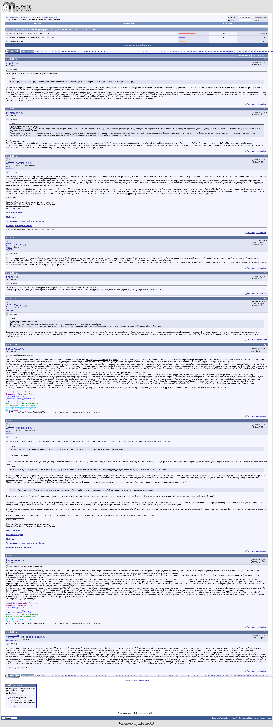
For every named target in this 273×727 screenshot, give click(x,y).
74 (248, 51)
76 (254, 51)
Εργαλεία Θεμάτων (243, 55)
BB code (9, 697)
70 (236, 51)
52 (182, 51)
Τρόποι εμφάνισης (259, 55)
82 (272, 51)
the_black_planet (31, 636)
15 (72, 51)
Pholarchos (13, 112)
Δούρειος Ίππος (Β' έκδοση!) (19, 226)
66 (224, 51)
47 (167, 51)
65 (221, 51)
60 (206, 51)
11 (60, 51)
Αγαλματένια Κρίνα (14, 213)
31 (119, 51)
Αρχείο (262, 718)
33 (125, 51)
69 (233, 51)
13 (66, 51)
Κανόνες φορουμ (12, 706)
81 (269, 51)
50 (176, 51)
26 (105, 51)
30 (116, 51)
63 (215, 51)
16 (75, 51)
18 (81, 51)
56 (194, 51)
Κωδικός (231, 20)
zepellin (10, 63)
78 (260, 51)
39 (143, 51)
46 (164, 51)
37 (137, 51)
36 (134, 51)
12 (63, 51)
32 (122, 51)
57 (197, 51)
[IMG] (16, 700)
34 (128, 51)
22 (93, 51)
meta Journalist (13, 208)
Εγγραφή (37, 23)
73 (245, 51)
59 (203, 51)
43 (155, 51)
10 (57, 51)
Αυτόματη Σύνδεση (260, 17)
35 (131, 51)
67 (227, 51)
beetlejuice (22, 162)
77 (257, 51)
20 (87, 51)
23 (96, 51)
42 (152, 51)
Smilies (10, 699)
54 (188, 51)
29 (113, 51)
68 (230, 51)
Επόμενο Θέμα (144, 680)
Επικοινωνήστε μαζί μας (221, 718)
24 (99, 51)
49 (173, 51)
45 (161, 51)
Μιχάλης (19, 244)
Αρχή (269, 718)
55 (191, 51)
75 (251, 51)
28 (110, 51)
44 (158, 51)
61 (209, 51)
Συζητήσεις (32, 17)
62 (212, 51)
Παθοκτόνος (13, 348)
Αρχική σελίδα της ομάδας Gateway (245, 718)
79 (263, 51)
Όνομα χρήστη (233, 17)
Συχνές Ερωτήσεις (128, 23)
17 (78, 51)
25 (102, 51)
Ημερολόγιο (227, 23)
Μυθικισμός (11, 217)
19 (84, 51)
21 (90, 51)
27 (107, 51)
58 (200, 51)
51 (179, 51)
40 (146, 51)
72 (242, 51)
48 (170, 51)
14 (69, 51)
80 (266, 51)
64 (218, 51)
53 (185, 51)
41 (149, 51)
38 (140, 51)
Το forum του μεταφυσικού (18, 17)
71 (239, 51)
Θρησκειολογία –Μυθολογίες (48, 17)
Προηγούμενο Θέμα (130, 680)
